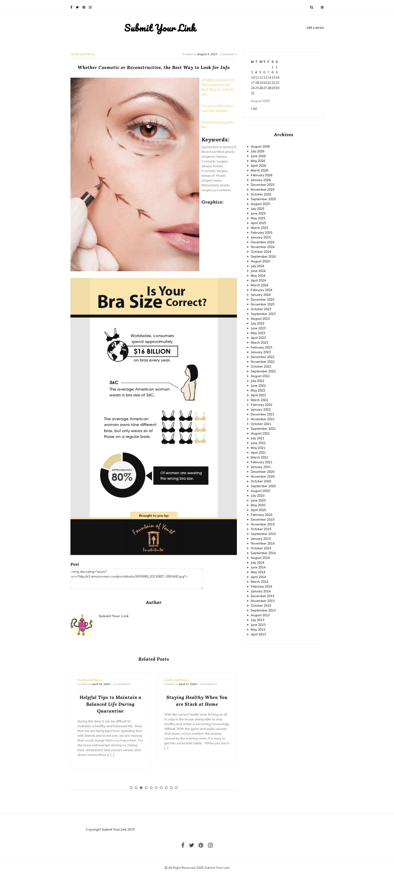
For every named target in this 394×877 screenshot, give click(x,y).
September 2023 (263, 314)
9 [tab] (171, 787)
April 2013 (258, 634)
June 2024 (258, 271)
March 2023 (259, 342)
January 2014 (261, 591)
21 (269, 83)
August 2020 (260, 491)
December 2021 (262, 414)
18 (257, 83)
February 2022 (261, 405)
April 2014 (258, 577)
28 (269, 88)
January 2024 (261, 295)
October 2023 (261, 309)
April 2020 (258, 510)
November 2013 (263, 601)
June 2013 (258, 625)
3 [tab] (141, 787)
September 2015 (263, 534)
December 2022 (262, 357)
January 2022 (261, 409)
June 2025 (258, 213)
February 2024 (261, 290)
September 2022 (263, 371)
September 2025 (263, 199)
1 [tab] (131, 787)
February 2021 (261, 462)
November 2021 (263, 419)
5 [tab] (151, 787)
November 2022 (263, 362)
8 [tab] (166, 787)
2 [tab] (136, 787)
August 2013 (260, 615)
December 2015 (262, 519)
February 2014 (261, 586)
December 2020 (262, 472)
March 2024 (259, 285)
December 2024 (262, 242)
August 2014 (260, 558)
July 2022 (257, 381)
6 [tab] (156, 787)
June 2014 (258, 567)
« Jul (254, 108)
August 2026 (260, 146)
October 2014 (261, 548)
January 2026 (261, 180)
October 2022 (261, 366)
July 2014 (257, 562)
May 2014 (258, 572)
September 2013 (263, 610)
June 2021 (258, 443)
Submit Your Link (160, 28)
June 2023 (258, 328)
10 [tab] (176, 787)
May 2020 (258, 505)
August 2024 (260, 261)
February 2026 (261, 175)
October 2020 (261, 481)
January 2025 (261, 237)
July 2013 (257, 620)
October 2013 (261, 605)
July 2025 (257, 209)
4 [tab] (146, 787)
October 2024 (261, 252)
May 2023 (258, 333)
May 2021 (258, 448)
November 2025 (263, 189)
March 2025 (259, 228)
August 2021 (260, 433)
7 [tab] (161, 787)
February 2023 (261, 347)
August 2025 (260, 204)
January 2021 (261, 467)
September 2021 (263, 429)
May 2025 (258, 218)
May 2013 (258, 629)
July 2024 (257, 266)
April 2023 (258, 338)
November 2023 (263, 304)
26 (261, 88)
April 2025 (258, 223)
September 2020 (263, 486)
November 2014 (263, 543)
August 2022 (260, 376)
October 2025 (261, 194)
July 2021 (257, 438)
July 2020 (257, 495)
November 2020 (263, 476)
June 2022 (258, 386)
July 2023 (257, 323)
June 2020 (258, 500)
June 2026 (258, 156)
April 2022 (258, 395)
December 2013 (262, 596)
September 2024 (263, 256)
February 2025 (261, 232)
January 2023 (261, 352)
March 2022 (259, 400)
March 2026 (259, 170)
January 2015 (261, 539)
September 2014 (263, 553)
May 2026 (258, 161)
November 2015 (263, 524)
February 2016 (261, 515)
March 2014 (259, 582)
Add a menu (315, 28)
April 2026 (258, 166)
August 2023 (260, 319)
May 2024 (258, 276)
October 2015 (261, 529)
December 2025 (262, 185)
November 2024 (263, 247)
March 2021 (259, 457)
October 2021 (261, 424)
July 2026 (257, 151)
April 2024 (258, 280)
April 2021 (258, 452)
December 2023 (262, 299)
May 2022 (258, 390)
